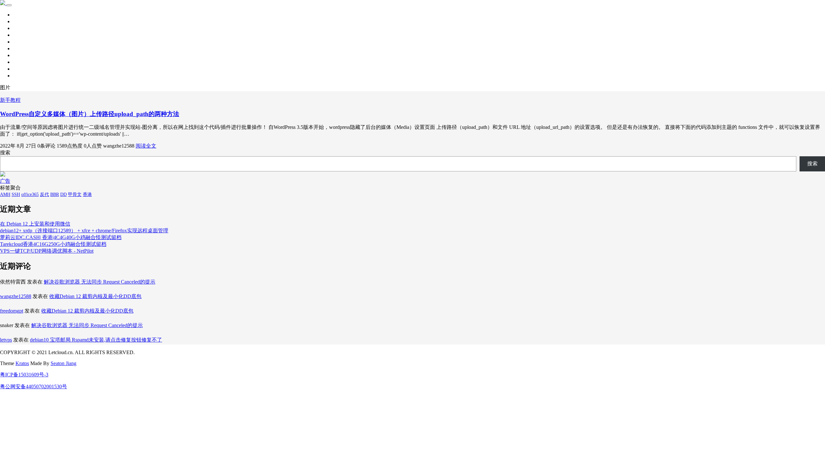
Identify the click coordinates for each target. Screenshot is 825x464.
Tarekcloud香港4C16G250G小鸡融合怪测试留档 (53, 244)
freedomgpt (11, 311)
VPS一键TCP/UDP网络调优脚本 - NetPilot (46, 251)
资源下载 (23, 28)
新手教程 (23, 35)
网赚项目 (23, 75)
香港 (87, 194)
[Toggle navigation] (9, 5)
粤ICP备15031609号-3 (24, 374)
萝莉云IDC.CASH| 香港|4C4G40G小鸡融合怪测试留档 (60, 237)
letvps (6, 340)
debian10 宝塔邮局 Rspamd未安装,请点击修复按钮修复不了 (96, 340)
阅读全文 (146, 146)
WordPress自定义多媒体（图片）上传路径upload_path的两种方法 (89, 114)
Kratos (22, 363)
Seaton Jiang (63, 363)
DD (63, 194)
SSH (16, 194)
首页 (18, 14)
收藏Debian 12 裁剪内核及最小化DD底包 (95, 296)
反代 (44, 194)
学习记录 (23, 21)
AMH (5, 194)
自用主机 (23, 55)
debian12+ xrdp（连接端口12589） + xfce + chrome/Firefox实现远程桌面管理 (84, 230)
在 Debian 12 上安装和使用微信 (35, 224)
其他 (18, 41)
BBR (54, 194)
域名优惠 (23, 69)
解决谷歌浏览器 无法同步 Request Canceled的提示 (99, 282)
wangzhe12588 (15, 296)
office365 (30, 194)
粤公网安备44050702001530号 (33, 386)
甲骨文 (75, 194)
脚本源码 (23, 48)
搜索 (5, 152)
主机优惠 (23, 62)
